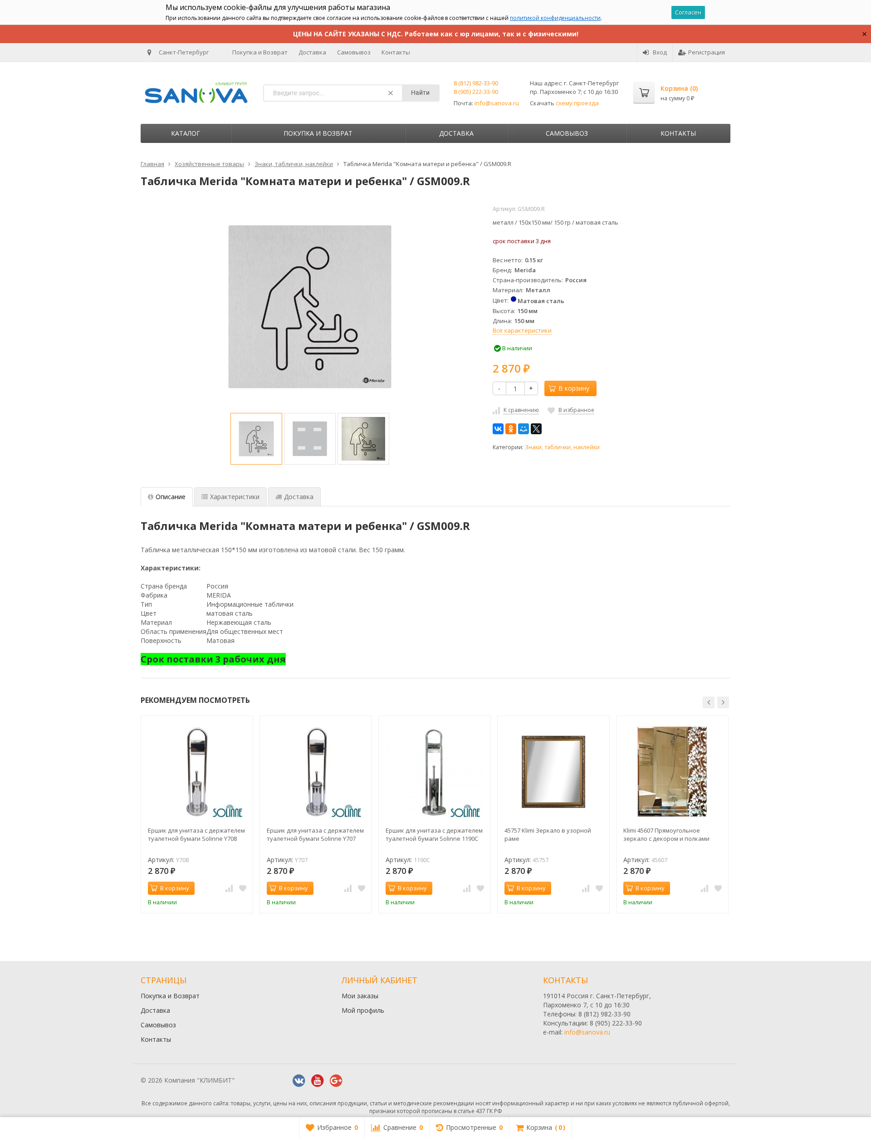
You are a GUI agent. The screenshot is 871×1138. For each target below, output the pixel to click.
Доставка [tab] (298, 496)
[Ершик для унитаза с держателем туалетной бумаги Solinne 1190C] (435, 772)
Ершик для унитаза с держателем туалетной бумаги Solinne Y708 (196, 834)
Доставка (312, 52)
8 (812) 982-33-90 (476, 83)
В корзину (573, 388)
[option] (256, 439)
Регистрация (706, 52)
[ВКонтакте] (498, 428)
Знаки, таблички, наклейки (562, 447)
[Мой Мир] (523, 428)
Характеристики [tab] (234, 496)
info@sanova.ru (497, 103)
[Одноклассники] (510, 428)
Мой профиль (363, 1010)
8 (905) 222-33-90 (476, 92)
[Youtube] (317, 1081)
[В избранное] (242, 888)
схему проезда (577, 103)
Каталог (185, 133)
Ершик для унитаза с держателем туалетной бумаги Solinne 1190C (434, 834)
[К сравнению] (229, 888)
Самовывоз (354, 52)
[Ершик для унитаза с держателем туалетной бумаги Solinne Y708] (197, 772)
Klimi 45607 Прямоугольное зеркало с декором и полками (666, 834)
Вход (660, 52)
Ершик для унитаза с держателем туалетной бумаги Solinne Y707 (315, 834)
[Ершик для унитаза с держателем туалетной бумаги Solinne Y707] (316, 772)
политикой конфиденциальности (555, 18)
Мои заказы (360, 995)
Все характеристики (522, 330)
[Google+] (336, 1081)
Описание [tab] (171, 496)
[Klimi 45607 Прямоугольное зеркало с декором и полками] (672, 772)
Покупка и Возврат (260, 52)
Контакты (396, 52)
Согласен (688, 12)
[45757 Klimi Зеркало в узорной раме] (553, 772)
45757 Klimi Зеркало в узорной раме (547, 834)
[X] (536, 428)
